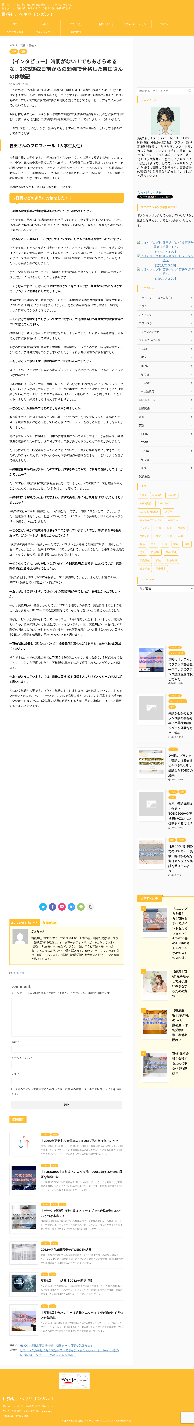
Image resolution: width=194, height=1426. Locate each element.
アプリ (168, 511)
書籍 (175, 544)
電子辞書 (161, 568)
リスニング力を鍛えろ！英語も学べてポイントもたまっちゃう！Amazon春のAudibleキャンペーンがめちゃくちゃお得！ (181, 933)
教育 (153, 544)
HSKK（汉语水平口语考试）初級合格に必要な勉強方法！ (56, 1345)
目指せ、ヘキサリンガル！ (27, 14)
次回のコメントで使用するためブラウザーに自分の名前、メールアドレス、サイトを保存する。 (66, 1091)
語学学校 (145, 568)
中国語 (45, 24)
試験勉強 (76, 31)
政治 (142, 544)
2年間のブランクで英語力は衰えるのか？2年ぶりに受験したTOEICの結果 (180, 765)
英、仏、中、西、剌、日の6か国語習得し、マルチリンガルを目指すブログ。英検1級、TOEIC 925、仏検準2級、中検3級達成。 (28, 1410)
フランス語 (76, 24)
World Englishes (149, 511)
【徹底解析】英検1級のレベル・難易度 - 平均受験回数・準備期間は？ (180, 1025)
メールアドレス (21, 1057)
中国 (158, 527)
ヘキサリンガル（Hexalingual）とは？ (15, 33)
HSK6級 (171, 495)
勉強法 (182, 527)
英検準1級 (171, 552)
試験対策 (172, 560)
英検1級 (155, 552)
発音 (142, 552)
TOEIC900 (163, 503)
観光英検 (145, 560)
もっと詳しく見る (149, 192)
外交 (158, 535)
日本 (164, 544)
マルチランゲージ (45, 31)
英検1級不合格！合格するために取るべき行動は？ (180, 1063)
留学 (187, 544)
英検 (15, 972)
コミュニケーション (151, 519)
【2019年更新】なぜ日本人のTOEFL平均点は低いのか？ (80, 1141)
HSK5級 (156, 495)
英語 (15, 24)
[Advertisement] (66, 746)
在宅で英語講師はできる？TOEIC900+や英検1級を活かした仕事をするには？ (180, 813)
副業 (169, 527)
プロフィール (166, 24)
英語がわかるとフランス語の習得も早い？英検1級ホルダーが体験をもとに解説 (180, 723)
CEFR (143, 495)
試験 (158, 560)
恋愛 (180, 535)
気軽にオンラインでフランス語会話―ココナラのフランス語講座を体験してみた (180, 669)
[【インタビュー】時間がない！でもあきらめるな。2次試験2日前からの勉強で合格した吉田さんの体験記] (71, 907)
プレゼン (145, 527)
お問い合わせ (106, 24)
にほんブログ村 (165, 252)
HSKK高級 (145, 503)
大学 (169, 535)
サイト (15, 1073)
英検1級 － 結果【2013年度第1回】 (67, 1281)
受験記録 (145, 535)
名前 (15, 1042)
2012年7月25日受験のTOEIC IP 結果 (66, 1250)
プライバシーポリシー (136, 24)
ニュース (173, 519)
